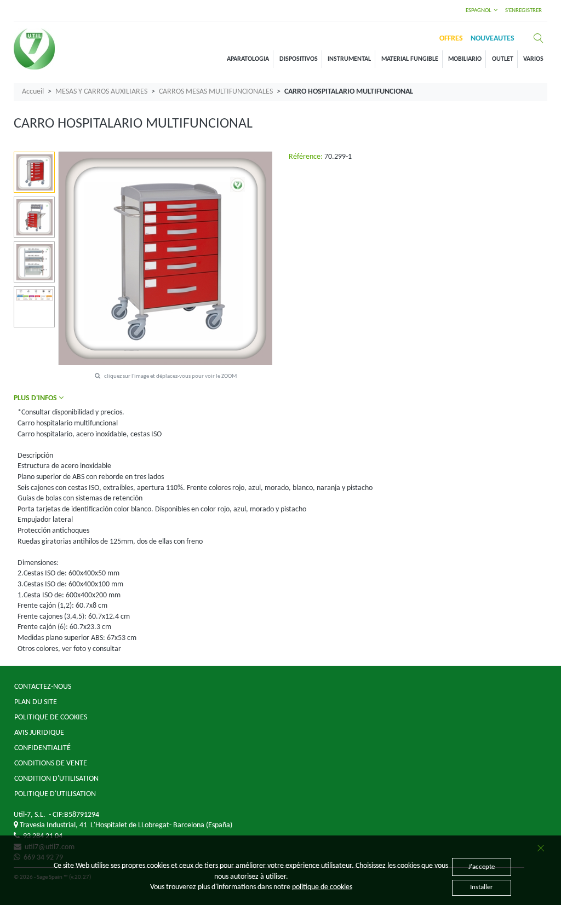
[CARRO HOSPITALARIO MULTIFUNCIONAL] (34, 172)
